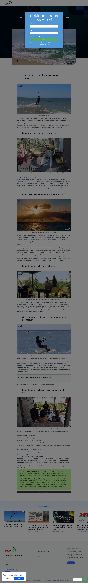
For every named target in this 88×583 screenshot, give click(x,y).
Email (31, 30)
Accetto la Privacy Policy (44, 36)
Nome (31, 23)
